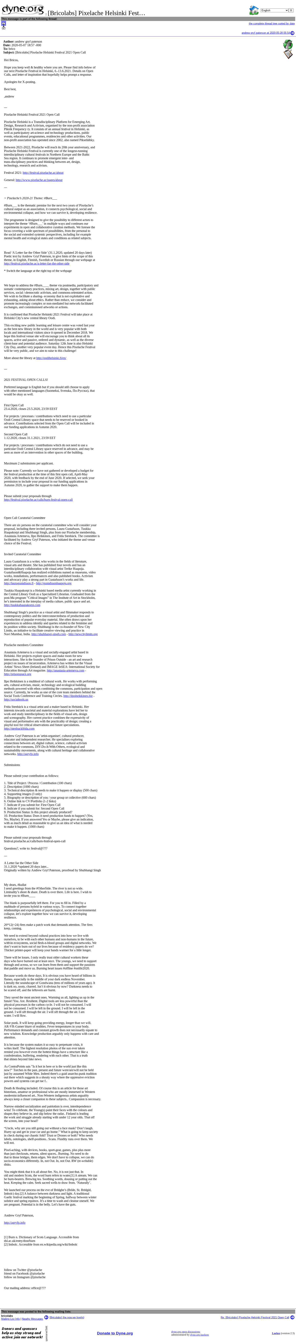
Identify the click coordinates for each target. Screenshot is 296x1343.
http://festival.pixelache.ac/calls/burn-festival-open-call (38, 499)
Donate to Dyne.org (115, 1333)
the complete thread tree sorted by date (272, 23)
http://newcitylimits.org (83, 634)
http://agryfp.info (28, 754)
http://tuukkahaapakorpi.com (22, 605)
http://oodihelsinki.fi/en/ (51, 358)
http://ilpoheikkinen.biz (78, 696)
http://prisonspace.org (17, 674)
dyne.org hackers (199, 1334)
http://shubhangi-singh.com (48, 634)
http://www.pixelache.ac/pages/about (39, 180)
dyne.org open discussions (185, 1331)
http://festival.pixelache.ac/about (43, 172)
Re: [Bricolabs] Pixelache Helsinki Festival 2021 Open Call (255, 1317)
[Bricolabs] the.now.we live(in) (67, 1317)
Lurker (276, 1333)
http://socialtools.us (16, 699)
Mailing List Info (10, 1318)
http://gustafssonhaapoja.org (53, 583)
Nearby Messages (32, 1318)
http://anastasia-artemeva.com (65, 670)
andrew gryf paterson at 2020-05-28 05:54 (266, 32)
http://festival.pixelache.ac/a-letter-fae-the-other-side (36, 263)
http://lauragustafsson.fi (18, 583)
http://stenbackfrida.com (19, 728)
